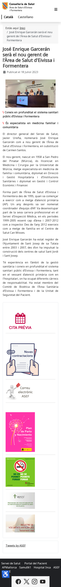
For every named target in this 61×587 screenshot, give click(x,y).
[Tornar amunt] (55, 580)
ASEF (56, 567)
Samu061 (25, 567)
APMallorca (9, 567)
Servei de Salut (10, 563)
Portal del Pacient (35, 563)
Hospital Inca (42, 567)
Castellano (25, 17)
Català (8, 17)
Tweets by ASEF (16, 545)
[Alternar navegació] (56, 9)
